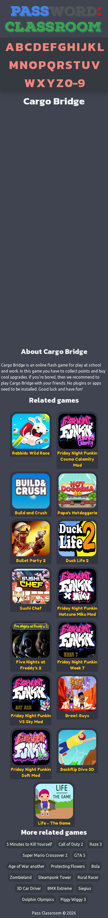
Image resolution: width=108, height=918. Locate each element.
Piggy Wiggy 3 (73, 899)
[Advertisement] (54, 310)
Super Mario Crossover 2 (45, 855)
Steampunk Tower (54, 877)
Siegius (84, 888)
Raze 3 (96, 844)
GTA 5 (79, 855)
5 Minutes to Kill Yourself (29, 844)
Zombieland (21, 877)
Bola (95, 866)
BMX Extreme (59, 888)
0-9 (75, 83)
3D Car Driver (29, 888)
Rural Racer (88, 877)
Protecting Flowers (68, 866)
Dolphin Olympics (38, 899)
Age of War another (26, 866)
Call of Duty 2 (71, 844)
